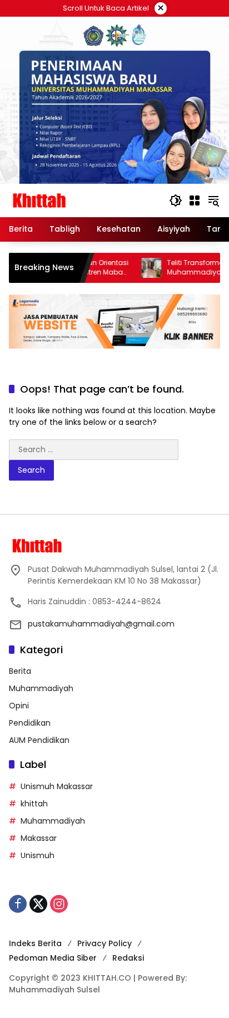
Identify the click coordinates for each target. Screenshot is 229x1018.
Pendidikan (30, 722)
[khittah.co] (83, 199)
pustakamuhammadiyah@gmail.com (101, 623)
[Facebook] (18, 904)
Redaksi (128, 957)
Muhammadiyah (41, 688)
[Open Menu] (194, 200)
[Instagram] (59, 904)
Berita (20, 671)
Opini (19, 705)
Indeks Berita (35, 943)
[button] (175, 200)
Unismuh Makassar (57, 786)
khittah (34, 803)
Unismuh (37, 855)
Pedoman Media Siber (53, 957)
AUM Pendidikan (39, 740)
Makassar (39, 838)
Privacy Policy (104, 943)
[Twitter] (38, 904)
